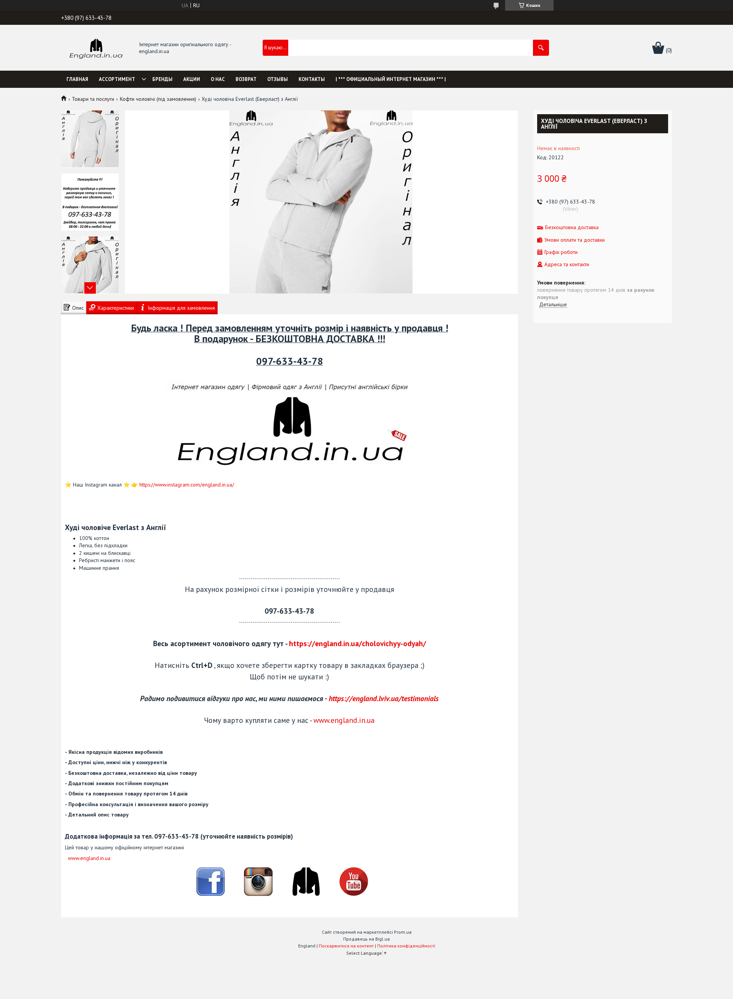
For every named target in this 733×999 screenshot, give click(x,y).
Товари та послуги (93, 98)
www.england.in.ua (344, 720)
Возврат (246, 79)
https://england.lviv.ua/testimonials (384, 698)
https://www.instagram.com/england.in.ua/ (186, 484)
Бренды (162, 79)
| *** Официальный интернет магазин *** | (391, 79)
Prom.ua (403, 932)
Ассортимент (117, 79)
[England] (95, 48)
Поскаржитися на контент (346, 946)
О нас (218, 79)
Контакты (312, 79)
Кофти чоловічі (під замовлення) (158, 98)
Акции (191, 79)
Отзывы (277, 79)
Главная (77, 79)
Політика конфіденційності (406, 946)
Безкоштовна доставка (572, 227)
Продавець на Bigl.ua (366, 939)
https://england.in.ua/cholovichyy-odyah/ (357, 643)
